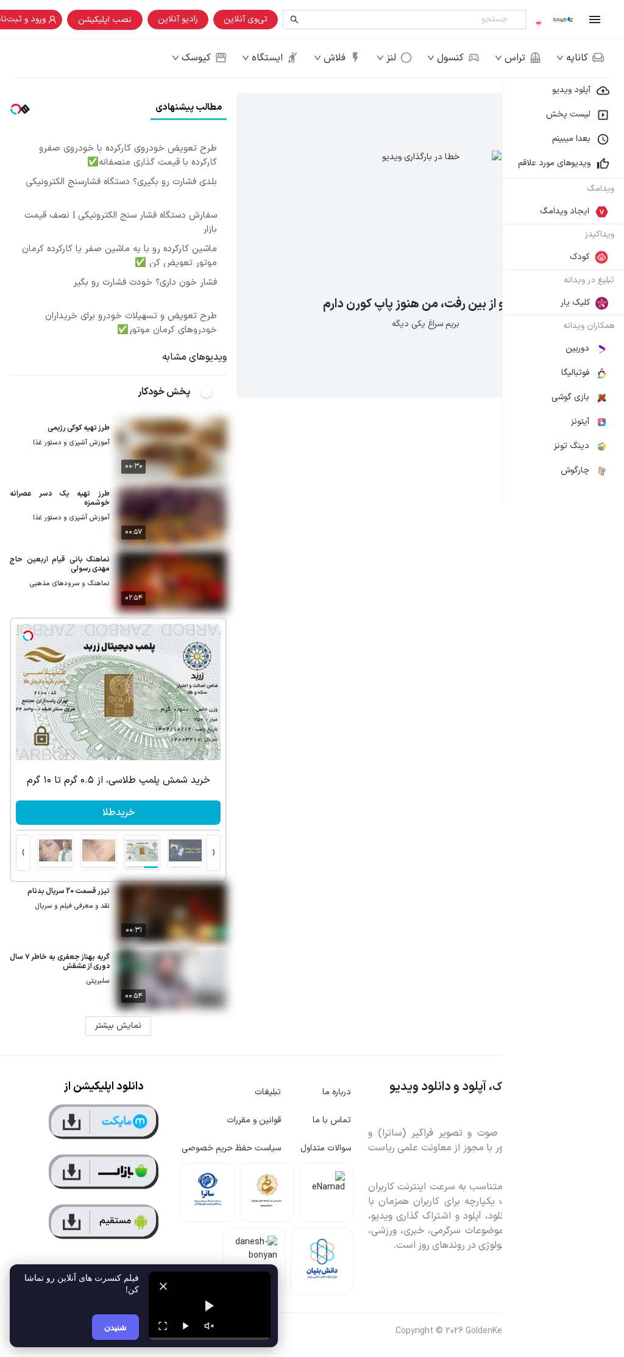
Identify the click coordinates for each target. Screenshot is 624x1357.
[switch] (213, 392)
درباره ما (336, 1092)
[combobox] (407, 19)
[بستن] (163, 1286)
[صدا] (209, 1326)
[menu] (563, 289)
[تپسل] (28, 636)
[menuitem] (563, 90)
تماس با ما (332, 1120)
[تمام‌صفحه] (163, 1326)
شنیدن (115, 1327)
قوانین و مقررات (254, 1120)
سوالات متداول (325, 1148)
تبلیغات (268, 1092)
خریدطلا (118, 812)
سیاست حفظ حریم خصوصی (231, 1148)
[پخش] (186, 1326)
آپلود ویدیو (571, 90)
